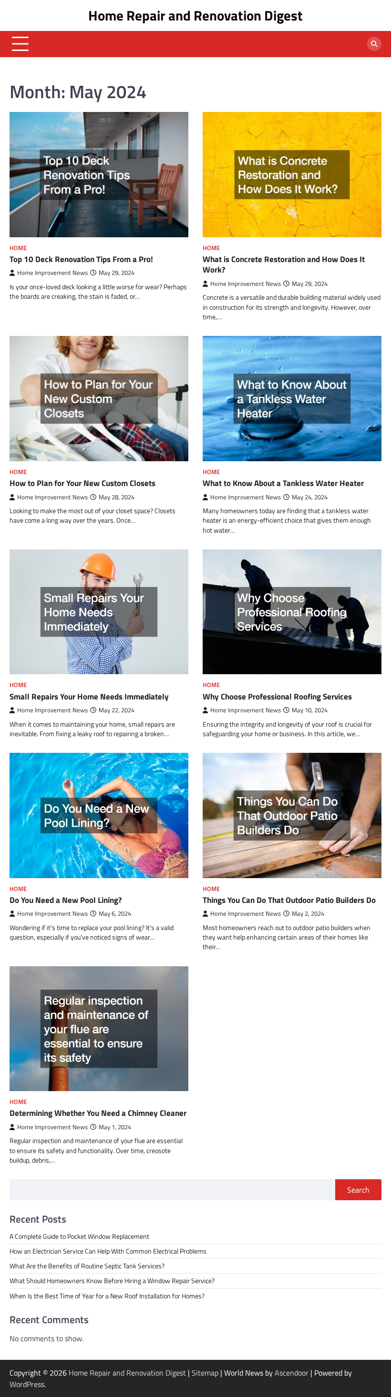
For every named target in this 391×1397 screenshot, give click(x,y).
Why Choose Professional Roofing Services (277, 696)
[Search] (374, 44)
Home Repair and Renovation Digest (195, 15)
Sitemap (205, 1372)
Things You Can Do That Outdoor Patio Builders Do (289, 899)
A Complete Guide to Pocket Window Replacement (79, 1236)
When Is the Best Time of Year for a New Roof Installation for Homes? (107, 1296)
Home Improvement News (52, 272)
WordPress (27, 1384)
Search (358, 1189)
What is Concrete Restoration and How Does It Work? (284, 264)
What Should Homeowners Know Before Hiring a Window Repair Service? (112, 1281)
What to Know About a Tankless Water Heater (283, 482)
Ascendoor (292, 1372)
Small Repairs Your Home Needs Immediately (89, 696)
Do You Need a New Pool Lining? (66, 899)
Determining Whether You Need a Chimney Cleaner (98, 1112)
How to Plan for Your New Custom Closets (82, 482)
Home (18, 248)
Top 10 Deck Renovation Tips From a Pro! (81, 259)
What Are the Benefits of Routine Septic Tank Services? (87, 1266)
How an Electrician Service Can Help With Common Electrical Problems (108, 1251)
